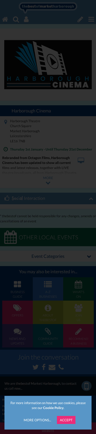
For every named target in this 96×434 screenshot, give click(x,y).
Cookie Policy (53, 408)
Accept (66, 420)
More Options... (37, 420)
